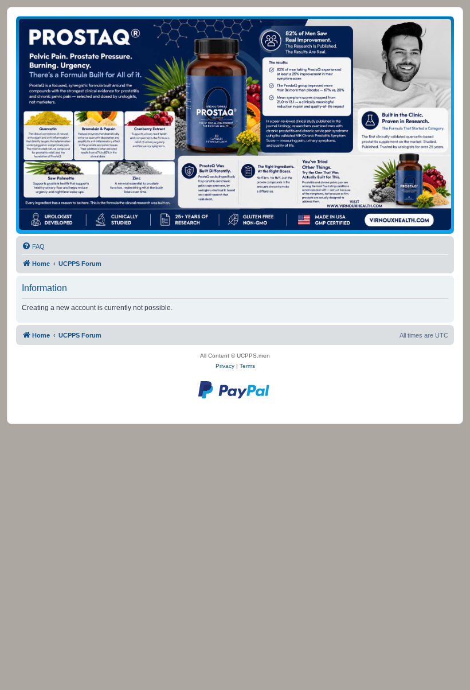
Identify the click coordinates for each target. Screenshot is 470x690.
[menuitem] (33, 246)
